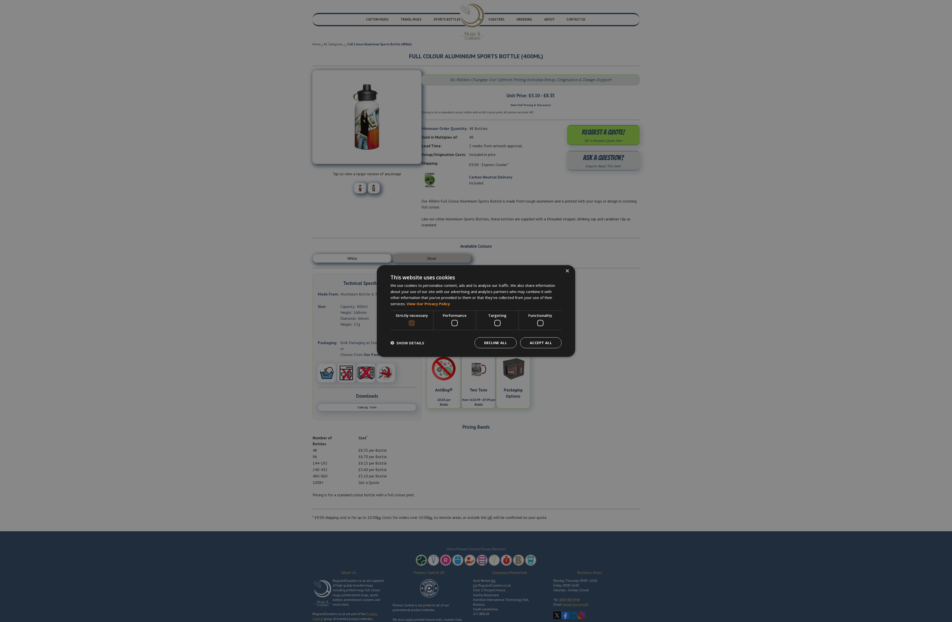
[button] (407, 343)
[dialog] (476, 311)
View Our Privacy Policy (428, 303)
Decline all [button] (495, 342)
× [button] (567, 271)
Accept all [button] (541, 342)
